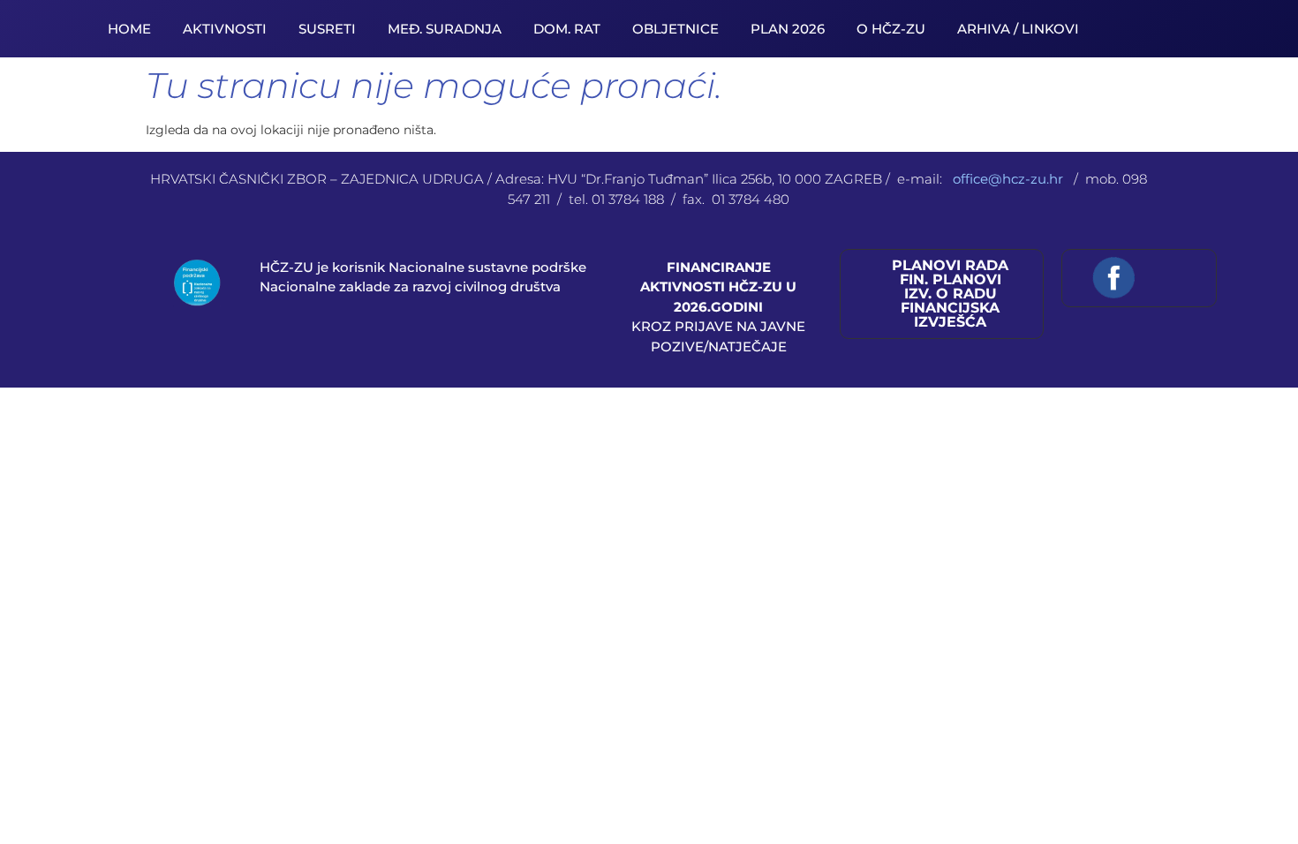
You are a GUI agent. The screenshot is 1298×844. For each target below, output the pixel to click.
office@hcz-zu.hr (1010, 178)
